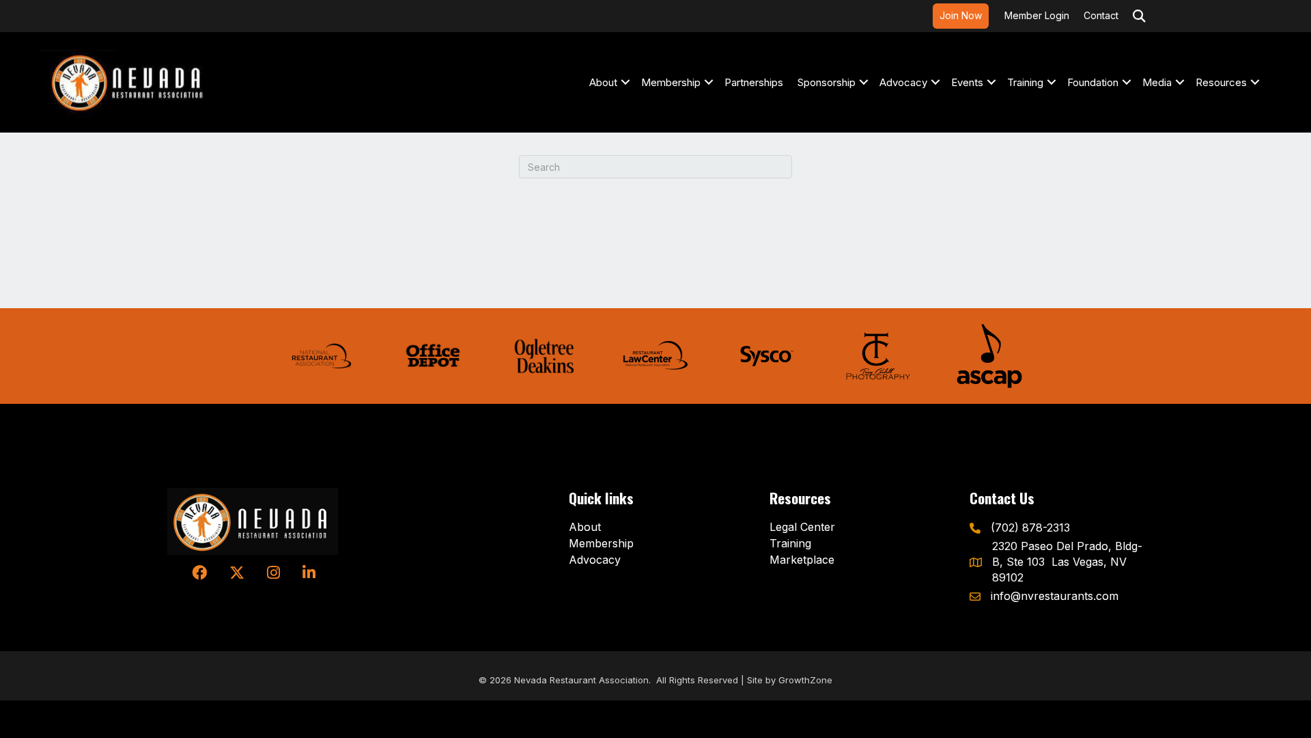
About (603, 82)
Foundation (1092, 82)
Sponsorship (827, 82)
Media (1157, 82)
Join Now (961, 15)
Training (1025, 82)
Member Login (1036, 15)
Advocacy (903, 82)
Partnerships (753, 82)
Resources (1221, 82)
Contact (1101, 15)
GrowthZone (805, 679)
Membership (671, 82)
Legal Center (802, 527)
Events (967, 82)
